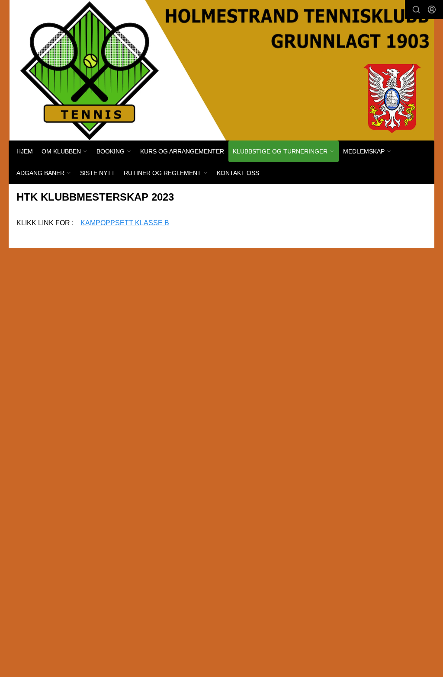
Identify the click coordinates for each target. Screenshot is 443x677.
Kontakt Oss (238, 172)
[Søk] (416, 9)
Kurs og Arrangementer (182, 151)
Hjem (24, 151)
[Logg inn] (432, 9)
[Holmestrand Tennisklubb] (222, 70)
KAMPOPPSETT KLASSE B (124, 223)
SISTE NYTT (97, 172)
